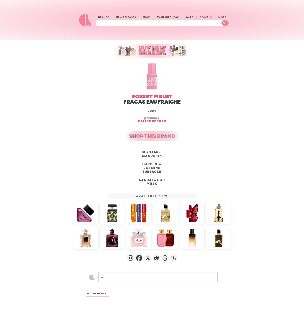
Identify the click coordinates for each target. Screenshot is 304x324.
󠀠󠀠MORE (222, 17)
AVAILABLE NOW (168, 17)
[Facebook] (139, 258)
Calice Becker (152, 121)
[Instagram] (130, 258)
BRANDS (103, 17)
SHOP (146, 17)
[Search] (225, 23)
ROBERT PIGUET (152, 96)
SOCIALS (206, 17)
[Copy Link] (174, 258)
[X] (148, 258)
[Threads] (165, 258)
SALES (189, 17)
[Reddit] (156, 258)
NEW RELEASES (126, 17)
